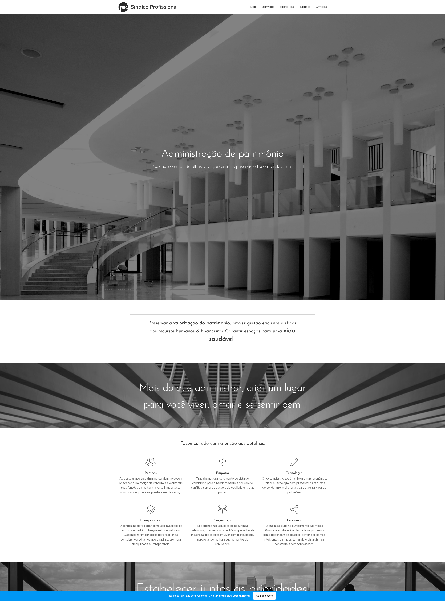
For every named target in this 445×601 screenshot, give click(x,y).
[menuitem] (254, 7)
